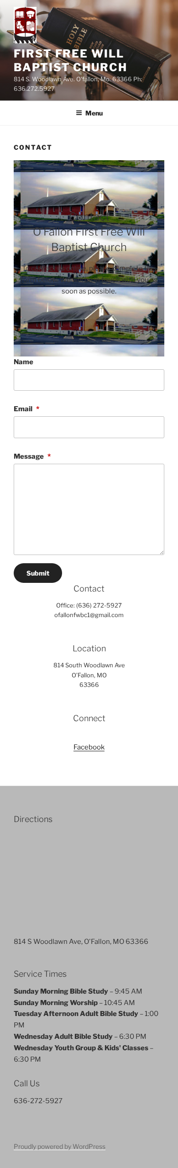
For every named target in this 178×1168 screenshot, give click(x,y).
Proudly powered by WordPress (59, 1146)
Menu (94, 113)
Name (23, 362)
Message (32, 456)
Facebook (89, 747)
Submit (37, 573)
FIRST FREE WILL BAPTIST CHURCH (70, 60)
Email (26, 409)
